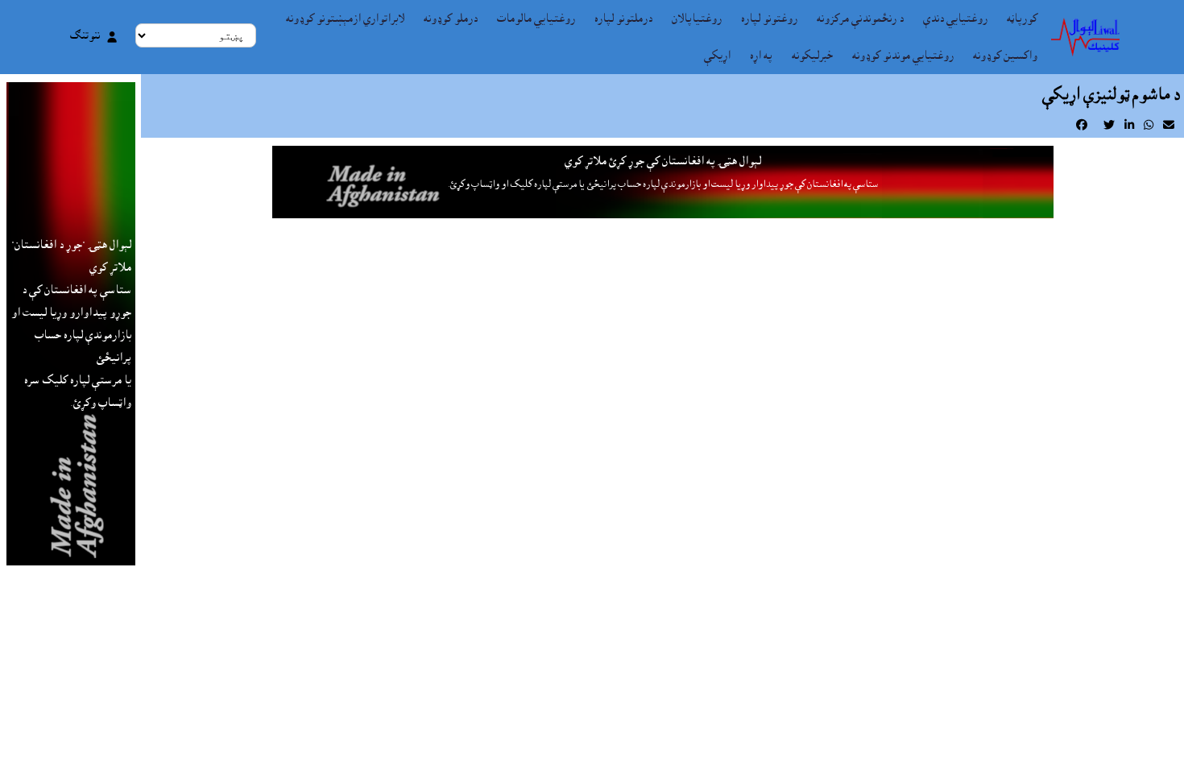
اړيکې (717, 55)
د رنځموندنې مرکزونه (860, 18)
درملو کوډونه (451, 18)
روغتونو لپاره (769, 18)
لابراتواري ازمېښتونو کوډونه (345, 18)
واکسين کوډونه (1005, 55)
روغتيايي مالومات (536, 18)
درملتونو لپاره (623, 18)
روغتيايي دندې (955, 18)
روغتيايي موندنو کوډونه (903, 55)
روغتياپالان (697, 18)
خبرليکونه (812, 55)
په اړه (761, 55)
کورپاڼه (1022, 18)
